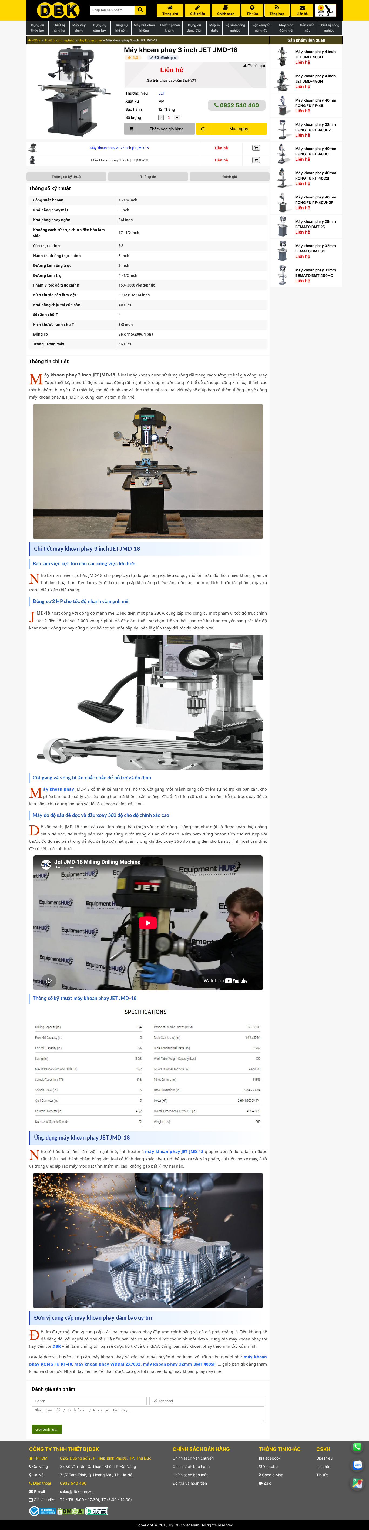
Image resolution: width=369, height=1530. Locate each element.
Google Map (272, 1474)
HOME (36, 40)
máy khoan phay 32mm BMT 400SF (179, 1364)
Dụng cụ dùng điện (194, 27)
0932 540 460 (239, 105)
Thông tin (148, 176)
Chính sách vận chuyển (193, 1458)
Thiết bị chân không (170, 27)
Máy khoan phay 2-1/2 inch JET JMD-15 (119, 148)
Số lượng (133, 117)
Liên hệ (322, 1466)
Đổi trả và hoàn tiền (190, 1483)
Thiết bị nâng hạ (59, 27)
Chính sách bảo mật (190, 1474)
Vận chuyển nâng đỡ (261, 27)
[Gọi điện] (357, 1446)
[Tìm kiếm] (140, 9)
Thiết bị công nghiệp (329, 27)
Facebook (271, 1458)
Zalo (267, 1483)
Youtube (270, 1466)
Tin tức (322, 1474)
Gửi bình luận (47, 1429)
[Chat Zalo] (357, 1465)
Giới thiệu (324, 1458)
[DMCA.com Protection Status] (70, 1510)
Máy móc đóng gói (286, 27)
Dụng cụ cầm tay (99, 27)
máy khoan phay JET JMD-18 (174, 1151)
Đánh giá (230, 176)
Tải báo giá (256, 66)
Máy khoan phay (90, 40)
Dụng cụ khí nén (121, 27)
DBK (56, 1346)
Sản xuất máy (307, 27)
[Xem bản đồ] (357, 1483)
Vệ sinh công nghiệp (235, 27)
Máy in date (214, 27)
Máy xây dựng (79, 27)
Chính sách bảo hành (191, 1466)
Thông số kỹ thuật (67, 176)
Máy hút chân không (144, 27)
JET (161, 93)
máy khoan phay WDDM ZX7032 (107, 1364)
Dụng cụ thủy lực (37, 27)
